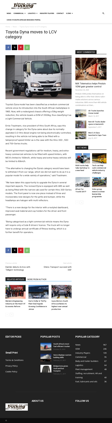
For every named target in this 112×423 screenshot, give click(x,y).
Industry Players (47, 13)
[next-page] (11, 314)
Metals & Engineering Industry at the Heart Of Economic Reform (15, 303)
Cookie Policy (11, 371)
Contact (60, 13)
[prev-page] (7, 314)
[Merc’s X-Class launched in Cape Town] (80, 135)
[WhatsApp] (27, 47)
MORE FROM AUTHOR (36, 279)
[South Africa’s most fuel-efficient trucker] (45, 346)
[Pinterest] (20, 47)
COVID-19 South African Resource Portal (24, 20)
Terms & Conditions (14, 360)
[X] (14, 47)
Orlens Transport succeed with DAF (58, 268)
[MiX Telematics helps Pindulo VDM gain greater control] (91, 69)
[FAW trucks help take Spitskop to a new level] (82, 158)
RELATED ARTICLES (15, 279)
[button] (103, 13)
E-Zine (68, 13)
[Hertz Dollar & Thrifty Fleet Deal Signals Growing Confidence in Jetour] (38, 292)
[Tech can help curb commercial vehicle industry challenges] (99, 158)
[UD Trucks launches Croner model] (80, 113)
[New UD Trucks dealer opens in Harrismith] (80, 124)
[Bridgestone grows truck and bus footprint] (45, 368)
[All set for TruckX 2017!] (82, 182)
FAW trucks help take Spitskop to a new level (82, 167)
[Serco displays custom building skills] (45, 357)
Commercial (19, 13)
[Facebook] (8, 47)
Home (7, 26)
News (9, 13)
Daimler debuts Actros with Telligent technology (17, 268)
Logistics (32, 13)
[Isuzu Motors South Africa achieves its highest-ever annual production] (61, 292)
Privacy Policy (11, 366)
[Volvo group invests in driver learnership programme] (99, 182)
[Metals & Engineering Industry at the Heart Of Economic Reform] (15, 292)
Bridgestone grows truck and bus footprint (60, 368)
